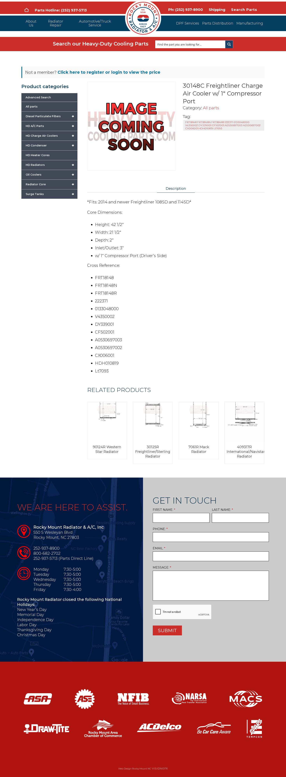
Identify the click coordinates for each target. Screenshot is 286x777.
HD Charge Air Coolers (50, 135)
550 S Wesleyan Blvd (53, 532)
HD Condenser (50, 145)
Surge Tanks (50, 194)
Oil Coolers (50, 174)
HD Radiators (50, 165)
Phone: (160, 529)
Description (176, 188)
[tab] (176, 189)
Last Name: (222, 510)
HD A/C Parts (50, 126)
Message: (162, 567)
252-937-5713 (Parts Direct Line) (63, 558)
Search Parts (244, 10)
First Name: (164, 510)
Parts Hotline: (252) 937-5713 (61, 10)
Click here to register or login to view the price (109, 72)
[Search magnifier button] (229, 44)
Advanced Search (38, 97)
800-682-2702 (46, 553)
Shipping (217, 10)
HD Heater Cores (38, 155)
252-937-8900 (46, 548)
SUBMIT (167, 630)
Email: (159, 548)
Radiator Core (50, 184)
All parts (211, 107)
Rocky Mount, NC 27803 (56, 537)
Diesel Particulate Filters (50, 116)
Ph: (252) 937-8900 (185, 10)
